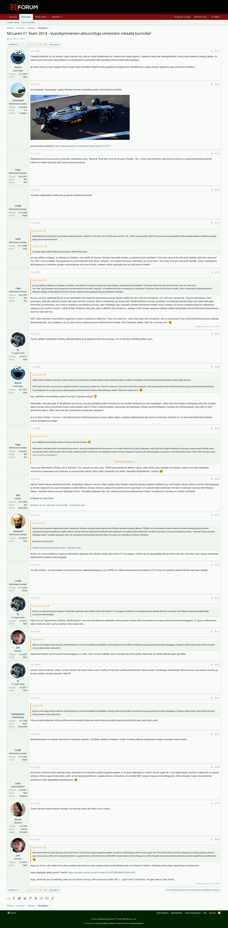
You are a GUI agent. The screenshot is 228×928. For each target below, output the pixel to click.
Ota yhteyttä (162, 912)
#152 (217, 564)
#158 (217, 767)
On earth (23, 832)
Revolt (18, 67)
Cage (18, 169)
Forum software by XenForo (114, 919)
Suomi (13, 912)
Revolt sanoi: (38, 436)
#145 (217, 222)
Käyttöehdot (176, 912)
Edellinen (13, 44)
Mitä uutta (40, 16)
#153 (217, 598)
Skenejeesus (18, 714)
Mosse (18, 819)
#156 (217, 698)
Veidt (18, 238)
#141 (217, 51)
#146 (217, 272)
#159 (217, 803)
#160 (217, 839)
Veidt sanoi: (37, 280)
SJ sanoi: (36, 639)
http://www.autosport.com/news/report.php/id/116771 (83, 145)
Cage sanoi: (37, 230)
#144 (217, 189)
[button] (48, 17)
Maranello (22, 508)
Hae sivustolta (28, 22)
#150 (217, 479)
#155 (217, 664)
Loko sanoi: (37, 847)
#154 (217, 631)
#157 (217, 734)
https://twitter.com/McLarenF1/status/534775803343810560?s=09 (101, 872)
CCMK (18, 205)
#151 (217, 515)
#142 (217, 84)
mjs (10, 38)
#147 (217, 333)
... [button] (25, 44)
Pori (25, 182)
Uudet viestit (13, 22)
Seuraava (53, 44)
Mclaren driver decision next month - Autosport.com (57, 505)
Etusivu (13, 16)
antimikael (18, 100)
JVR (18, 647)
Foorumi (26, 16)
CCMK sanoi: (38, 246)
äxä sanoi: (37, 523)
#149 (217, 428)
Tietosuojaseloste (193, 912)
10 (45, 44)
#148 (217, 366)
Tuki (205, 912)
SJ (18, 349)
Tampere (23, 113)
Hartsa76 (18, 531)
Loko (18, 783)
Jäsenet (56, 16)
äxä (18, 495)
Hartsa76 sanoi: (39, 606)
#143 (217, 153)
